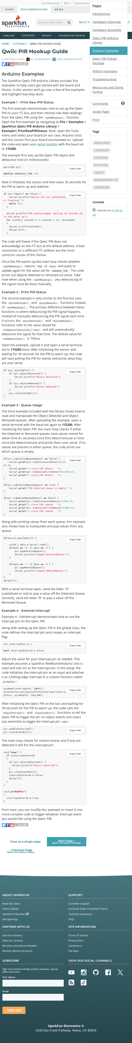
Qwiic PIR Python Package (104, 61)
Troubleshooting (104, 79)
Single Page (100, 112)
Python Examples (104, 71)
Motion (100, 158)
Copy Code (75, 168)
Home (5, 43)
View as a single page (25, 841)
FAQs (71, 919)
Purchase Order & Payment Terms (88, 908)
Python (101, 165)
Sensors (46, 35)
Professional (50, 3)
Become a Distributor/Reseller (19, 945)
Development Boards (72, 35)
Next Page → (66, 841)
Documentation (34, 9)
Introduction (101, 14)
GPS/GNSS (28, 35)
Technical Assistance (80, 914)
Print (95, 120)
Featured (11, 35)
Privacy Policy (76, 940)
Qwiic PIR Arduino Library (105, 40)
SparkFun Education (14, 914)
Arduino (102, 143)
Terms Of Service (78, 935)
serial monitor (47, 144)
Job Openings (10, 919)
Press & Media (10, 908)
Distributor (82, 3)
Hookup (101, 150)
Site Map (73, 950)
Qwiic (99, 172)
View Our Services (12, 940)
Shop (9, 9)
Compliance (75, 945)
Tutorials (19, 43)
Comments (108, 104)
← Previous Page (20, 850)
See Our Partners (12, 935)
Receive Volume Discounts (17, 950)
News (59, 9)
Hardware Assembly (106, 30)
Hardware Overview (106, 22)
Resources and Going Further (107, 89)
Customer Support (79, 903)
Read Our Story (11, 903)
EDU (67, 3)
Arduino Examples (105, 51)
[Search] (68, 22)
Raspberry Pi (106, 180)
